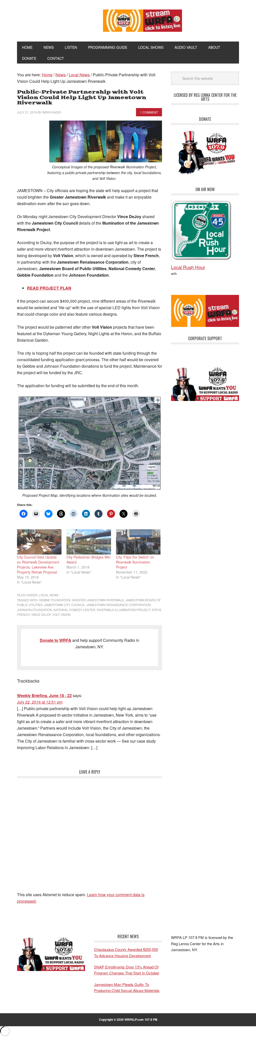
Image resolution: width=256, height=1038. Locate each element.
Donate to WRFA (55, 640)
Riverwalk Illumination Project (123, 610)
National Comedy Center (74, 610)
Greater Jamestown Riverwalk (98, 600)
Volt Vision (61, 614)
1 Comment (149, 112)
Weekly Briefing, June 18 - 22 (44, 695)
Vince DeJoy (41, 614)
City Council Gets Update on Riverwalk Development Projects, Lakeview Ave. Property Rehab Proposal (38, 565)
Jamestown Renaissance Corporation (118, 605)
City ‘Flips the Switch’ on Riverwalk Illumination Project (135, 562)
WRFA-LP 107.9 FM (51, 19)
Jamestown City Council (64, 605)
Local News (48, 595)
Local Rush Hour (188, 267)
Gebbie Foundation (54, 600)
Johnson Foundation (34, 610)
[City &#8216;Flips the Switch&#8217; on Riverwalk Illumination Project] (138, 542)
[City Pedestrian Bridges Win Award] (88, 542)
